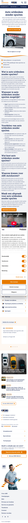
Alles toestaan (14, 282)
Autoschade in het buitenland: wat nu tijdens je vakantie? (15, 380)
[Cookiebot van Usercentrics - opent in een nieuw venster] (19, 230)
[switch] (24, 261)
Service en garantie (7, 504)
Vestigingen (5, 496)
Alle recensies (14, 426)
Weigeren (14, 292)
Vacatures (4, 507)
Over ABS (4, 493)
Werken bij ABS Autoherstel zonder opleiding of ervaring (15, 397)
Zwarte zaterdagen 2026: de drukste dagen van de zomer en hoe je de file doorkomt (15, 389)
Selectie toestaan (14, 287)
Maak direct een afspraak (9, 209)
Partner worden (6, 513)
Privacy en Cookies (7, 502)
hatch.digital (7, 521)
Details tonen (19, 277)
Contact (3, 510)
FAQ (2, 499)
